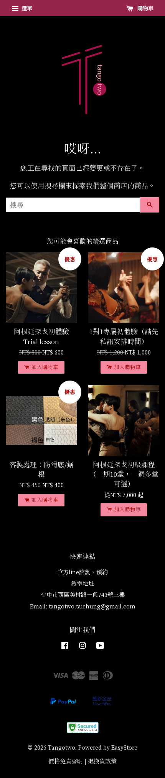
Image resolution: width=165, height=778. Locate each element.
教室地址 (82, 583)
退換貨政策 (102, 761)
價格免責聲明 (65, 761)
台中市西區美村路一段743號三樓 (83, 594)
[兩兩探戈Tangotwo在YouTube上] (100, 646)
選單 (26, 8)
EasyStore (124, 747)
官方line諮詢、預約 (82, 572)
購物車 (144, 8)
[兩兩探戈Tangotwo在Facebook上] (65, 646)
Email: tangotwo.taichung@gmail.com (82, 606)
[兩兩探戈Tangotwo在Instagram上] (82, 646)
